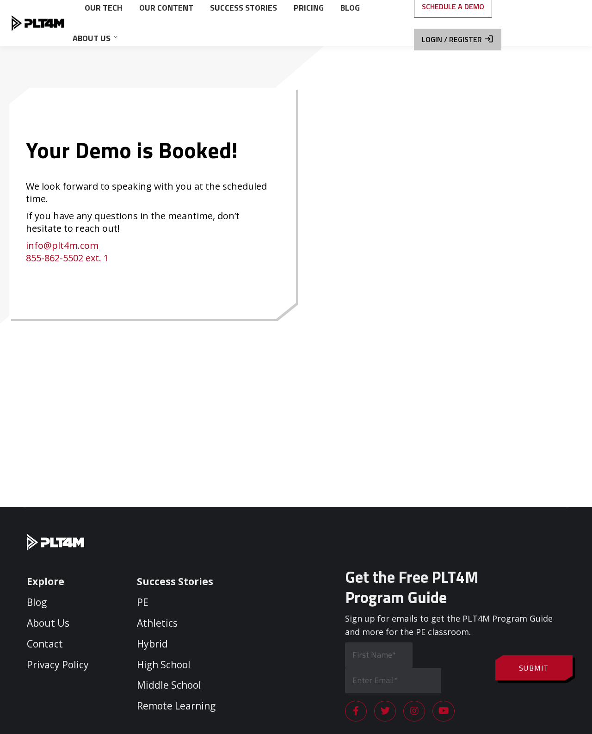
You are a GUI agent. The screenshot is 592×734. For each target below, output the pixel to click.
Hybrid (152, 643)
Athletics (157, 623)
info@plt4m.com (62, 245)
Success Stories (175, 581)
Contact (45, 643)
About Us (48, 623)
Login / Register (452, 39)
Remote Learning (176, 705)
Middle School (169, 684)
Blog (37, 602)
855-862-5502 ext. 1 (67, 258)
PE (142, 602)
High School (164, 664)
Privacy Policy (58, 664)
